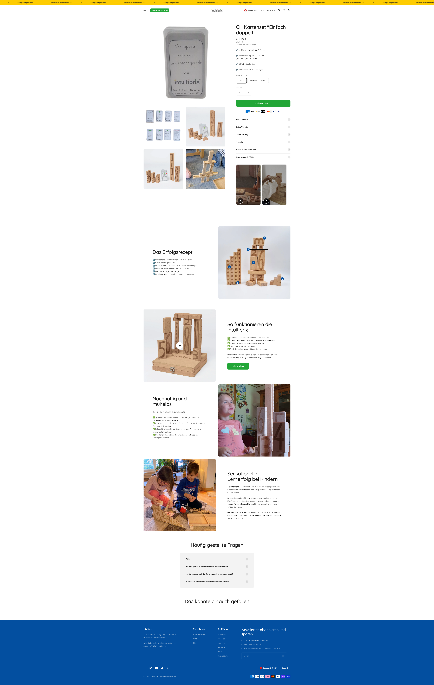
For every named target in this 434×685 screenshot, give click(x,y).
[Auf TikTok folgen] (162, 668)
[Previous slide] (238, 185)
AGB (220, 651)
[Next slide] (288, 185)
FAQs (195, 639)
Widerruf (221, 647)
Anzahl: (239, 87)
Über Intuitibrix (199, 634)
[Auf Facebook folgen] (145, 668)
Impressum (223, 656)
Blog (195, 643)
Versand (221, 643)
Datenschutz (223, 634)
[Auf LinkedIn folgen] (168, 668)
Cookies (221, 639)
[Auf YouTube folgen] (156, 668)
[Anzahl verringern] (239, 92)
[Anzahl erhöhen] (248, 92)
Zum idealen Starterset (160, 10)
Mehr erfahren (238, 366)
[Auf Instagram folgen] (150, 668)
